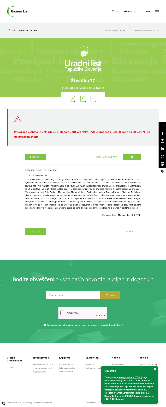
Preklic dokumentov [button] (145, 30)
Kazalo (36, 157)
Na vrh (129, 231)
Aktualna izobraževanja (43, 364)
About (152, 364)
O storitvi (89, 364)
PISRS (35, 136)
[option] (83, 80)
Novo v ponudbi (66, 364)
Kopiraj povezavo (107, 157)
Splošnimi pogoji (72, 325)
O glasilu (10, 367)
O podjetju (142, 364)
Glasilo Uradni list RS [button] (115, 30)
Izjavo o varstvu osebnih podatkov (103, 325)
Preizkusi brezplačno (94, 368)
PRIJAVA (110, 295)
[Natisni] (132, 157)
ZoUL (73, 132)
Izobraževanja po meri (42, 368)
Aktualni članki (118, 364)
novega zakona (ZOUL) (130, 377)
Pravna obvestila (93, 402)
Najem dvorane (39, 372)
